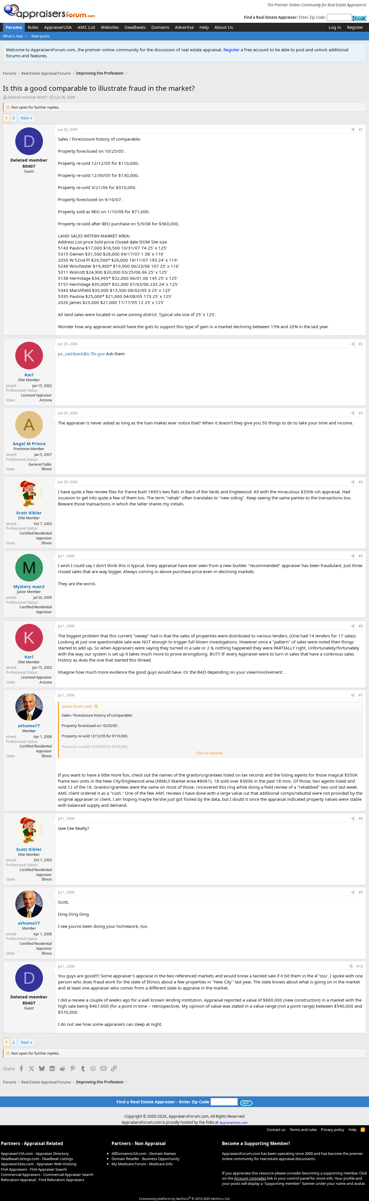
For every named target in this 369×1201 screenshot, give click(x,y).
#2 (361, 343)
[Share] (353, 129)
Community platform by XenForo (184, 1198)
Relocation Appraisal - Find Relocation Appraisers (42, 1179)
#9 (361, 892)
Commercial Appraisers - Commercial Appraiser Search (47, 1174)
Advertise (184, 27)
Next (25, 117)
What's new (13, 36)
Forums (14, 27)
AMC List (86, 27)
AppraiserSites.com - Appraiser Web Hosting (38, 1163)
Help (204, 27)
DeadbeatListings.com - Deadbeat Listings (37, 1158)
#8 (361, 818)
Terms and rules (303, 1129)
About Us (223, 27)
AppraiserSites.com (234, 1123)
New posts (40, 36)
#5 (361, 556)
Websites (110, 27)
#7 (361, 695)
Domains (160, 27)
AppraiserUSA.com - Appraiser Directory (35, 1153)
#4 (361, 481)
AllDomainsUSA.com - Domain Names (144, 1153)
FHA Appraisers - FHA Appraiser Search (34, 1169)
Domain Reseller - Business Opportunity (146, 1158)
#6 (361, 626)
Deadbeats (135, 27)
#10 (360, 966)
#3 (361, 413)
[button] (26, 36)
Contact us (276, 1129)
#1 (361, 129)
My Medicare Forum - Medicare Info (142, 1163)
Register (231, 49)
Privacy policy (332, 1129)
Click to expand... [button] (210, 753)
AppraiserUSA (58, 27)
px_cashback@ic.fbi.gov (81, 353)
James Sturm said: (77, 706)
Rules (33, 27)
